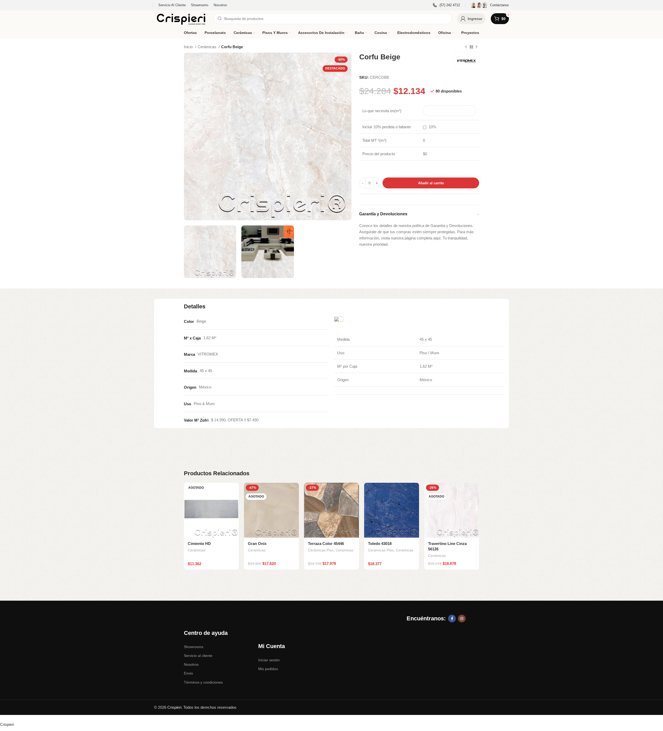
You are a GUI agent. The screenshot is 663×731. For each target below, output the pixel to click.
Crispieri (174, 707)
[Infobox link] (446, 5)
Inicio (189, 47)
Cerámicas (207, 47)
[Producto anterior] (466, 47)
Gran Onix (257, 543)
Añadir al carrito (431, 183)
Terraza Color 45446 (326, 543)
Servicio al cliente (198, 656)
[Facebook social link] (452, 618)
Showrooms (193, 647)
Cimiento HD (199, 543)
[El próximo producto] (476, 47)
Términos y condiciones (203, 682)
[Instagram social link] (462, 618)
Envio (188, 673)
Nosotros (191, 664)
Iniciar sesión (269, 660)
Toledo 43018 (380, 543)
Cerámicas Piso (321, 550)
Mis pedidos (268, 669)
